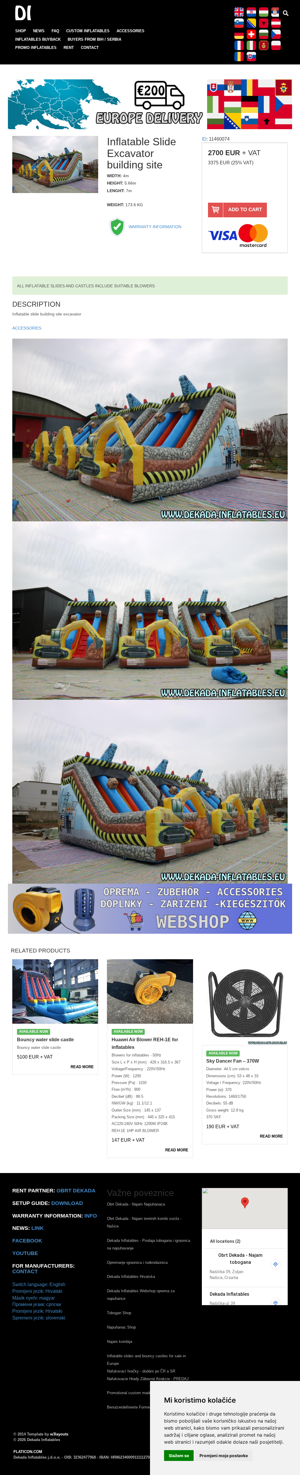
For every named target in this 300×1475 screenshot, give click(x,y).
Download (67, 1203)
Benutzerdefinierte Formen (129, 1407)
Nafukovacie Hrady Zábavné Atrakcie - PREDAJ (148, 1379)
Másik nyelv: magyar (33, 1297)
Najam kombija (119, 1341)
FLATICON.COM (27, 1452)
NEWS (39, 31)
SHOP (20, 31)
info (90, 1216)
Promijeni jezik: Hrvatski (37, 1291)
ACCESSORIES (130, 31)
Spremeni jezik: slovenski (38, 1317)
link (37, 1228)
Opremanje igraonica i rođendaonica (137, 1262)
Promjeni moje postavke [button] (224, 1455)
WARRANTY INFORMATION (154, 226)
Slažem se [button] (179, 1455)
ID (204, 138)
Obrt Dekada (76, 1191)
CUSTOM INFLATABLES (88, 31)
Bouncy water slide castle (45, 1039)
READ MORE (82, 1067)
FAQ (55, 31)
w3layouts (59, 1434)
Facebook (27, 1241)
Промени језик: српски (36, 1304)
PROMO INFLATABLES (36, 47)
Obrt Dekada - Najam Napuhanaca (136, 1204)
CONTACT (90, 47)
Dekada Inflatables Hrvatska (131, 1276)
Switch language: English (38, 1284)
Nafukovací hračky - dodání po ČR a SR (141, 1371)
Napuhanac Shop (121, 1327)
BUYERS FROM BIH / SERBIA (94, 39)
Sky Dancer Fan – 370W (232, 1061)
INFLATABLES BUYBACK (38, 39)
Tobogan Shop (119, 1313)
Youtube (25, 1253)
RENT (69, 47)
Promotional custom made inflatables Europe (145, 1393)
